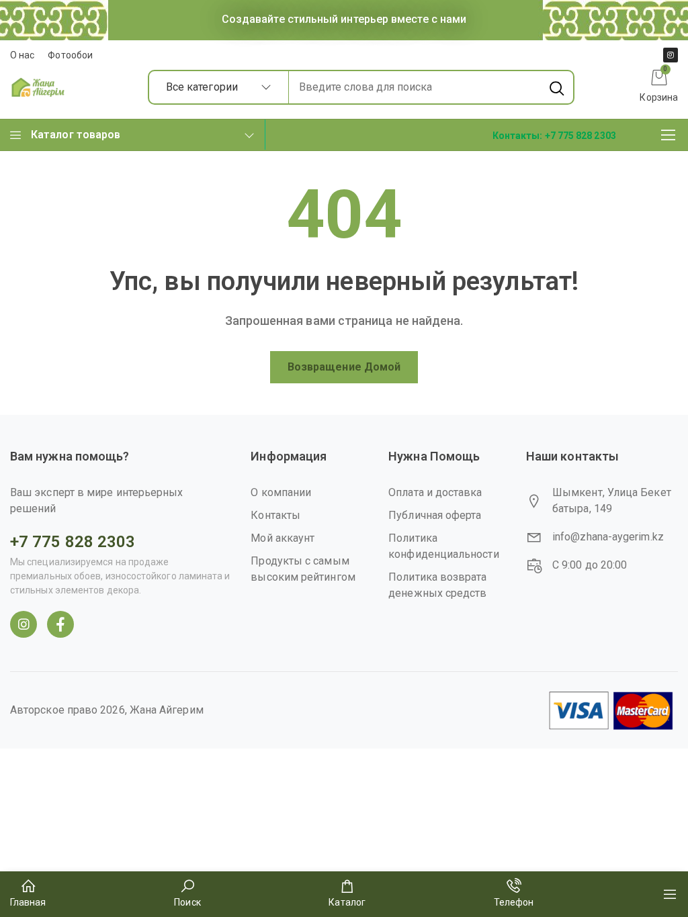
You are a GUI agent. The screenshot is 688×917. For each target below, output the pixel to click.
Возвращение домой (344, 366)
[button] (554, 134)
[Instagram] (670, 55)
